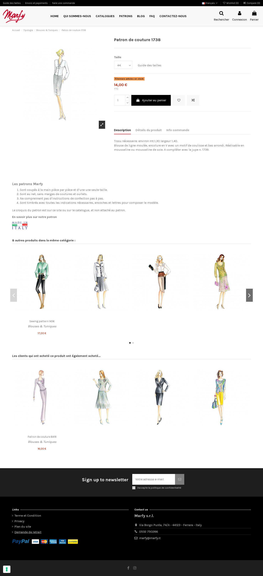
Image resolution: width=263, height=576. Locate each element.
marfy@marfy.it (150, 538)
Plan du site (22, 526)
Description (122, 130)
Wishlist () (232, 3)
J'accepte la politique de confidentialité (159, 487)
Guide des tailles (12, 3)
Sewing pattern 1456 (41, 321)
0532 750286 (148, 531)
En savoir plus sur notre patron (34, 217)
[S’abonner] (179, 479)
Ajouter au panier (154, 100)
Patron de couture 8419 (42, 436)
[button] (126, 16)
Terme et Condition (27, 515)
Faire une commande (63, 3)
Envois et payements (36, 3)
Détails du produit (149, 130)
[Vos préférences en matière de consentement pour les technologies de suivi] (6, 569)
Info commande (177, 130)
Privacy (19, 521)
